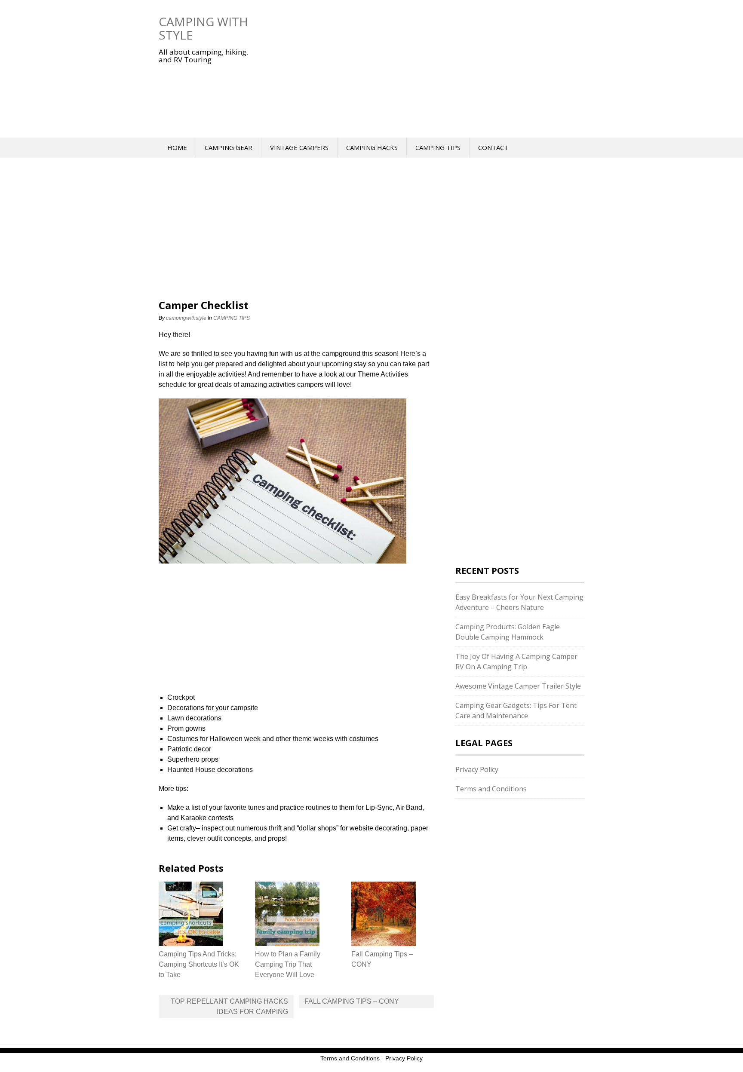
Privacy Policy (476, 769)
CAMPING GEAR (228, 147)
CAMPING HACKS (372, 147)
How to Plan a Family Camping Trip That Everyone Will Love (287, 964)
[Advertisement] (417, 69)
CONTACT (493, 147)
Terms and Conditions (491, 788)
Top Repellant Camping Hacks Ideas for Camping (229, 1006)
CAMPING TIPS (438, 147)
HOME (177, 147)
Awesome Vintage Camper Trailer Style (518, 686)
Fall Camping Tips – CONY (351, 1001)
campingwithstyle (186, 318)
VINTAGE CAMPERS (299, 147)
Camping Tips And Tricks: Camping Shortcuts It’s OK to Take (199, 964)
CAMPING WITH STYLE (203, 28)
